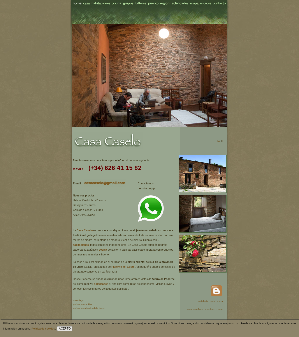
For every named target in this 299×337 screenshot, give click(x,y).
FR (223, 141)
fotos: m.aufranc (195, 309)
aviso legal (78, 300)
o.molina (209, 309)
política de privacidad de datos (88, 308)
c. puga (219, 309)
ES (218, 141)
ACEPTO (65, 328)
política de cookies (82, 304)
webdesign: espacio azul (210, 301)
